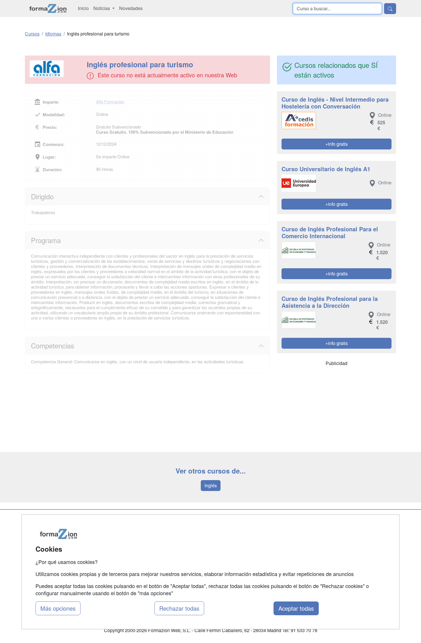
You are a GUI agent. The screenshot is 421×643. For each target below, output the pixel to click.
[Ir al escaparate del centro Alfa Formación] (56, 68)
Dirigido (42, 196)
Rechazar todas (179, 608)
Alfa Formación (110, 101)
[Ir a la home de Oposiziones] (48, 8)
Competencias (52, 345)
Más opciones (58, 608)
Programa (46, 240)
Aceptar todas (296, 608)
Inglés (210, 485)
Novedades (131, 8)
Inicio (83, 8)
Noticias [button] (102, 8)
